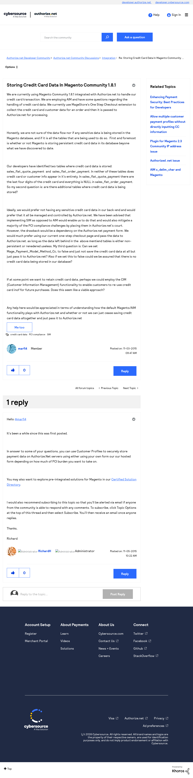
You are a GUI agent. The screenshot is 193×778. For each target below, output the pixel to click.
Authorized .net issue (165, 160)
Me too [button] (20, 327)
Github (138, 648)
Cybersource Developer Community (15, 14)
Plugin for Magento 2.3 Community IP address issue (166, 146)
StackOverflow (143, 656)
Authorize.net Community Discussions (76, 57)
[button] (13, 370)
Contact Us (107, 641)
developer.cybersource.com (172, 2)
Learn (65, 633)
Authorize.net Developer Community (28, 57)
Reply (125, 371)
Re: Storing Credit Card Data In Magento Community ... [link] (151, 57)
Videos (65, 641)
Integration (109, 57)
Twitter (138, 633)
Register (31, 633)
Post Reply (117, 594)
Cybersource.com (111, 633)
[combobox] (76, 37)
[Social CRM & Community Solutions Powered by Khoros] (180, 769)
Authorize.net (134, 718)
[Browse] (184, 14)
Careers (104, 656)
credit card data (18, 334)
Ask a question (135, 37)
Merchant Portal (36, 641)
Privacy (159, 718)
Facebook (140, 641)
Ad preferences (153, 725)
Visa (111, 718)
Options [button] (10, 66)
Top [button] (9, 768)
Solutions (67, 648)
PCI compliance (37, 334)
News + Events (109, 648)
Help (156, 14)
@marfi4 (20, 419)
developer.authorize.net (137, 2)
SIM (49, 334)
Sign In (176, 14)
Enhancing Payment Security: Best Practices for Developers (167, 102)
